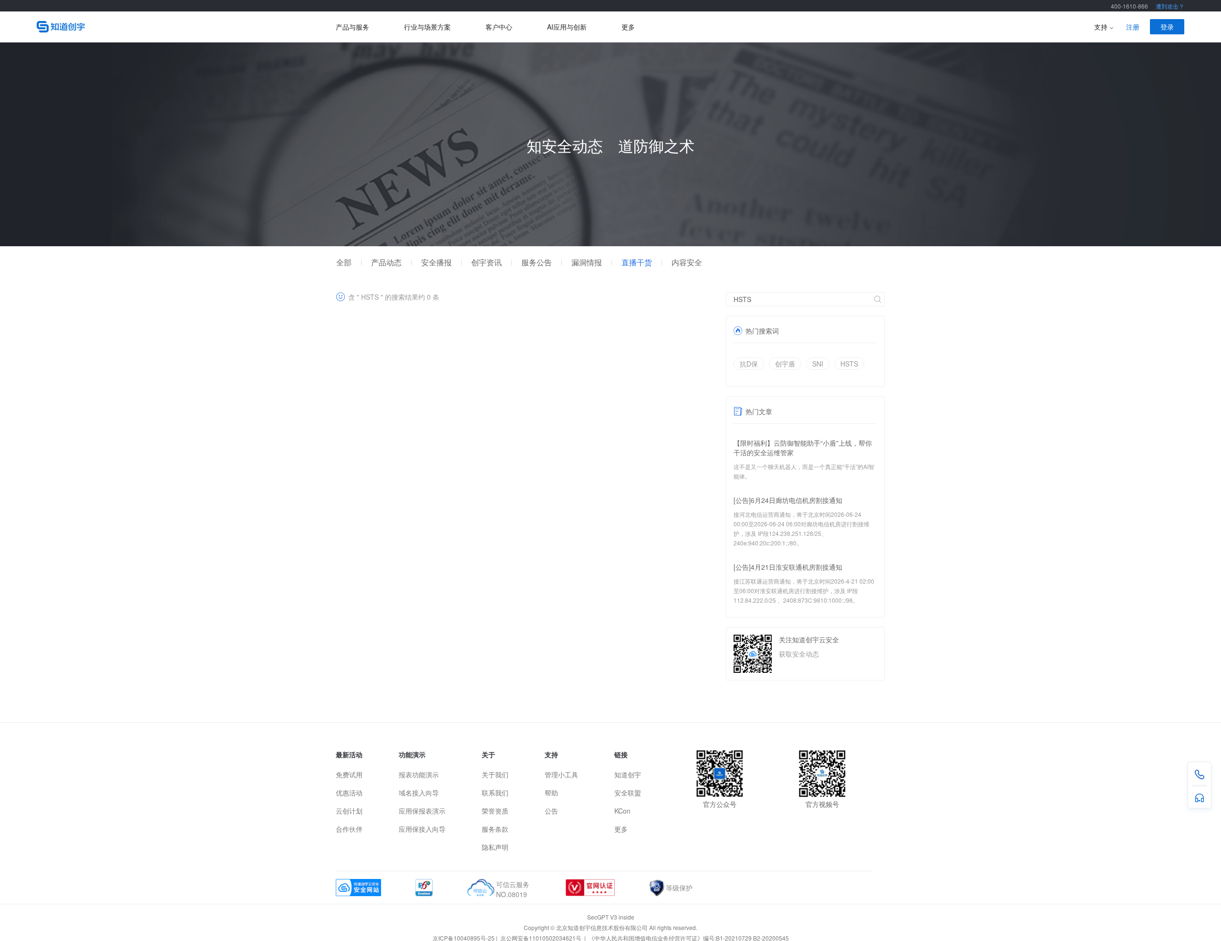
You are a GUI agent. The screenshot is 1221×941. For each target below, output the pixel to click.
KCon (622, 811)
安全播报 (436, 262)
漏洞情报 (586, 262)
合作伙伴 (349, 829)
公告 (551, 811)
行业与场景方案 (427, 26)
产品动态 (386, 262)
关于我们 (495, 774)
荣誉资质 (495, 811)
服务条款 (495, 829)
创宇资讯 (486, 262)
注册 (1132, 26)
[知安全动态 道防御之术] (610, 243)
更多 (628, 26)
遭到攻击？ (1170, 6)
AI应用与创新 (567, 26)
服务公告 (536, 262)
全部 (344, 262)
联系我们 (495, 792)
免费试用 (349, 774)
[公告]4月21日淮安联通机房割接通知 (788, 567)
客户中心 (499, 26)
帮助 (551, 792)
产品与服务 (352, 26)
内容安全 (687, 262)
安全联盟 (627, 792)
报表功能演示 (419, 774)
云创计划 (349, 811)
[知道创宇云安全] (186, 26)
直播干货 (636, 262)
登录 (1167, 26)
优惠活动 (349, 792)
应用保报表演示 (422, 811)
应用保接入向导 (422, 829)
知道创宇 (627, 774)
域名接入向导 (419, 792)
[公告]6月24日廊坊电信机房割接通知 (788, 500)
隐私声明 (495, 847)
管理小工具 (561, 774)
